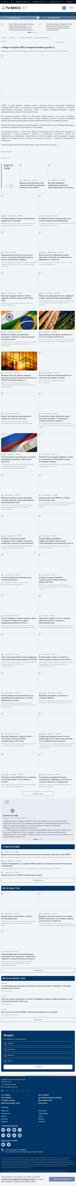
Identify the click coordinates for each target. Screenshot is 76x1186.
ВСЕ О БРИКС (43, 1095)
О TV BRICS (5, 1095)
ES (23, 1091)
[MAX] (20, 1135)
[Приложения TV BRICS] (3, 1144)
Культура (4, 1119)
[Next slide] (11, 186)
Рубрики (5, 1107)
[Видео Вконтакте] (14, 1135)
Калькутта (11, 1055)
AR (28, 1091)
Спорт (40, 1116)
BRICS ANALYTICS (45, 1100)
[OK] (9, 1130)
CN (13, 1091)
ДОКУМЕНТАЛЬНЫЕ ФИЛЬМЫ (50, 1098)
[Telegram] (9, 1135)
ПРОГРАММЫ (6, 1098)
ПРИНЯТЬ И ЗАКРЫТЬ (62, 1179)
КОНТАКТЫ (42, 1103)
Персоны (4, 1121)
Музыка (41, 1119)
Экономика (42, 1110)
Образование (43, 1113)
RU (2, 1091)
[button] (32, 32)
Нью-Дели (11, 1049)
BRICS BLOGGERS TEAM (10, 1103)
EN (7, 1091)
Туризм (3, 1116)
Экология (41, 1121)
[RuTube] (3, 1135)
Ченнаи (10, 1061)
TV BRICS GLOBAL (8, 1100)
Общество (5, 1110)
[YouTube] (14, 1130)
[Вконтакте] (3, 1130)
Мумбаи (10, 1043)
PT (18, 1091)
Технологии (5, 1113)
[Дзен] (20, 1130)
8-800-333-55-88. (49, 1162)
